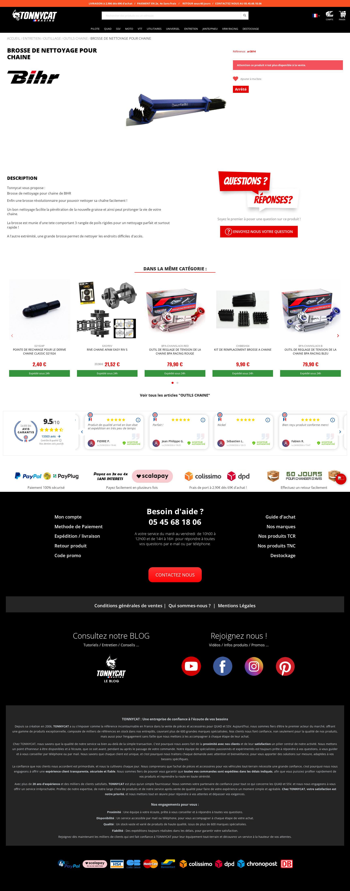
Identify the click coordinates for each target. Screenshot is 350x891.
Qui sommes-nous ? (190, 605)
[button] (125, 102)
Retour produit (70, 546)
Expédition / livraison (77, 536)
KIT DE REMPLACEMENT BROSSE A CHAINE (242, 349)
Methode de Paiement (78, 526)
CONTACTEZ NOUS (175, 575)
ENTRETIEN (32, 38)
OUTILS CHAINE (75, 38)
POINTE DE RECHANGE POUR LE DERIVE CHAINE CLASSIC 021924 (39, 352)
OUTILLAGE (52, 38)
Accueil (13, 38)
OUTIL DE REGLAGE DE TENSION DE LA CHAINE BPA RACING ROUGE (175, 352)
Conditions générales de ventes (128, 605)
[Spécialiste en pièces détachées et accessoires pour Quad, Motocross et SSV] (34, 15)
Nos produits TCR (277, 536)
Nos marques (281, 526)
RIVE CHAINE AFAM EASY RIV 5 (107, 349)
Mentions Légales (237, 605)
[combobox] (175, 16)
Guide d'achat (281, 517)
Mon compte (68, 517)
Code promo (67, 555)
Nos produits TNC (277, 546)
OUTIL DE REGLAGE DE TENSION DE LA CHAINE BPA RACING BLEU (310, 352)
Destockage (283, 555)
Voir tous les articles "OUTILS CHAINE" (175, 395)
